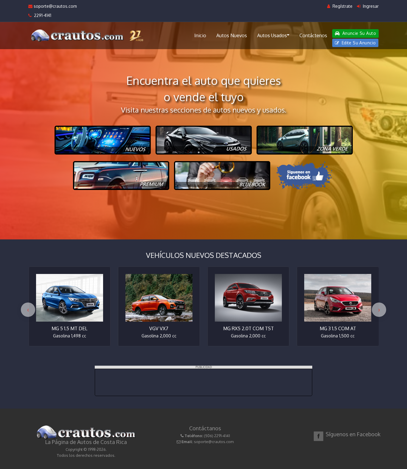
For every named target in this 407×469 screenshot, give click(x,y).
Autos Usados (272, 35)
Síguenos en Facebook (353, 434)
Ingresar (370, 6)
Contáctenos (313, 35)
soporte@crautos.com (54, 6)
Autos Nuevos (231, 35)
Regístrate (341, 6)
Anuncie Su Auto (358, 33)
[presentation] (28, 310)
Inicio (200, 35)
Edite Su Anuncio (358, 42)
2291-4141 (41, 15)
